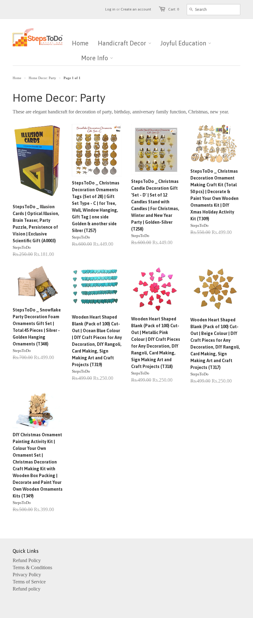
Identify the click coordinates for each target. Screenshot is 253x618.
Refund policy (26, 588)
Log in (110, 9)
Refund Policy (27, 560)
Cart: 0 (173, 9)
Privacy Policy (27, 574)
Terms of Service (29, 581)
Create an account (136, 9)
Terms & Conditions (32, 567)
